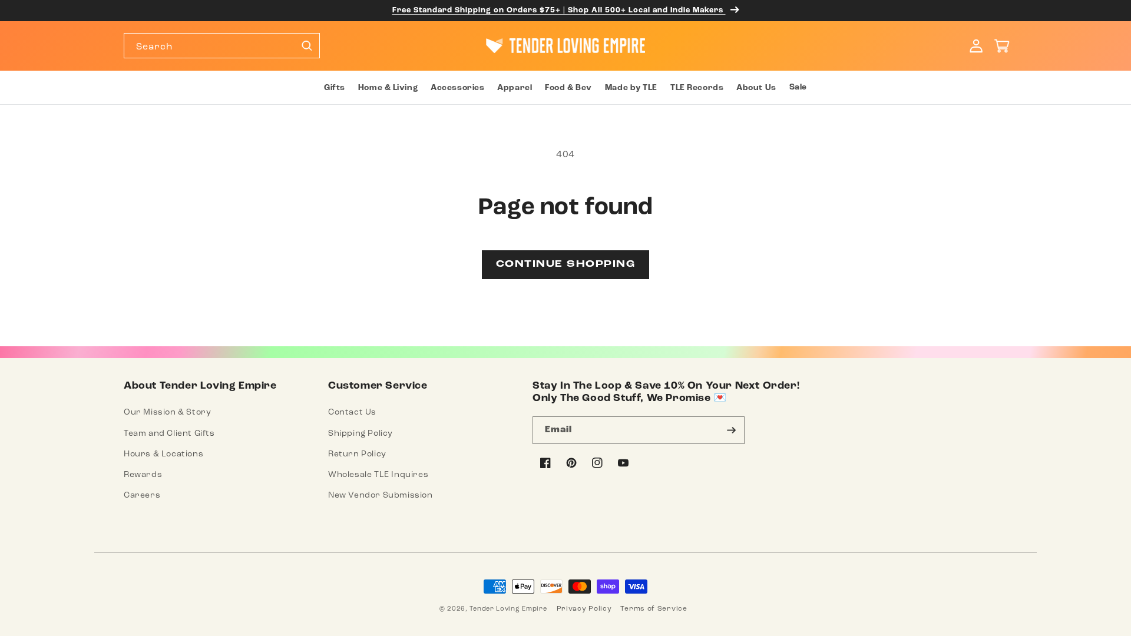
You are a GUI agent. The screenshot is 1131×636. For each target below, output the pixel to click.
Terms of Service (653, 608)
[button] (334, 88)
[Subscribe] (731, 430)
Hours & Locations (163, 454)
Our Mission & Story (167, 412)
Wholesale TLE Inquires (378, 474)
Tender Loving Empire (508, 608)
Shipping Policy (360, 433)
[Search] (306, 45)
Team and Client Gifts (169, 433)
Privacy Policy (584, 608)
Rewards (143, 474)
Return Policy (357, 454)
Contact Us (352, 412)
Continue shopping (566, 264)
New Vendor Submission (380, 495)
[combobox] (221, 46)
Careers (142, 495)
